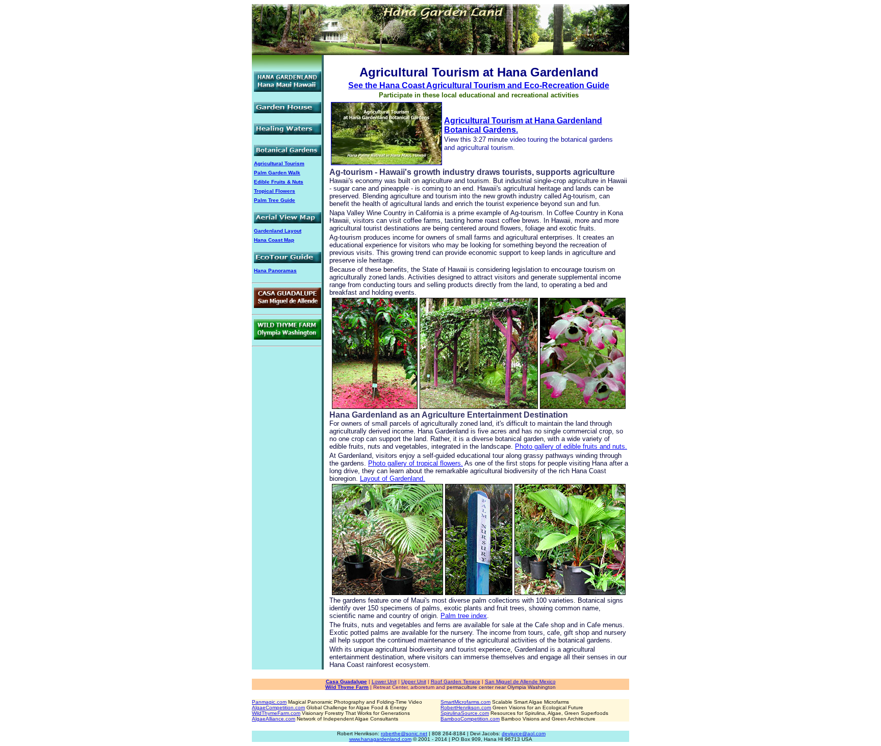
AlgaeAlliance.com (273, 719)
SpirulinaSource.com (464, 713)
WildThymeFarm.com (276, 713)
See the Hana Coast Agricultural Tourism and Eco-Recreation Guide (478, 85)
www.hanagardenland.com (380, 739)
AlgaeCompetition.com (278, 707)
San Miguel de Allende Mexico (520, 681)
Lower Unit (384, 681)
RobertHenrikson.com (465, 707)
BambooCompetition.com (470, 719)
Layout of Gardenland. (392, 478)
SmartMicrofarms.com (465, 702)
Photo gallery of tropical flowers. (415, 463)
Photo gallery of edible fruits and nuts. (571, 446)
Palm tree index (463, 616)
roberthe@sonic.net (404, 733)
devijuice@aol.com (524, 733)
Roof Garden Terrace (455, 681)
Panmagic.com (269, 702)
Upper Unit (413, 681)
